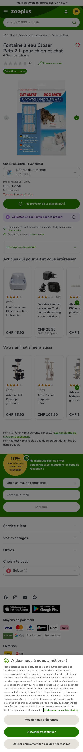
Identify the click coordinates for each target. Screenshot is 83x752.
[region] (41, 703)
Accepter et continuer (41, 732)
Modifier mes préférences (41, 720)
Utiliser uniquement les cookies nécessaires (41, 744)
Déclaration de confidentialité (61, 710)
